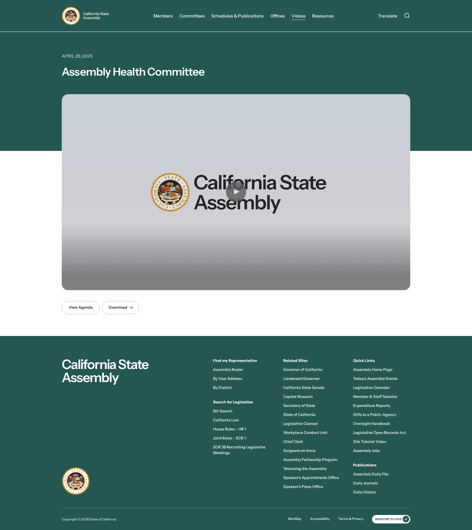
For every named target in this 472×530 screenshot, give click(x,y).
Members (163, 16)
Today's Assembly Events (375, 378)
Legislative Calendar (371, 387)
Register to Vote (388, 519)
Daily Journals (365, 483)
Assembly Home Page (373, 369)
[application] (236, 192)
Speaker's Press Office (303, 486)
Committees (192, 16)
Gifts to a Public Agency (374, 414)
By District (222, 387)
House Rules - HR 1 (229, 429)
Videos (298, 16)
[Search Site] (407, 16)
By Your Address (227, 378)
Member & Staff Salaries (375, 396)
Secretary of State (299, 405)
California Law (226, 420)
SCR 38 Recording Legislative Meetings (239, 450)
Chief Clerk (293, 441)
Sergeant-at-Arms (299, 450)
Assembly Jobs (366, 450)
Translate (387, 16)
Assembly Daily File (370, 474)
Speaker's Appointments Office (311, 477)
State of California (299, 414)
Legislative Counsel (300, 423)
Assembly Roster (228, 369)
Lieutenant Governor (301, 378)
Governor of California (302, 369)
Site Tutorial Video (369, 441)
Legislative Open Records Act (379, 432)
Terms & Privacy (350, 519)
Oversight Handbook (371, 423)
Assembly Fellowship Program (310, 459)
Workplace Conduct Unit (305, 432)
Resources (323, 16)
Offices (277, 16)
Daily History (364, 492)
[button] (236, 192)
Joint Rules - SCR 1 (229, 438)
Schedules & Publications (237, 16)
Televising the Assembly (304, 468)
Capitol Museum (298, 396)
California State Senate (303, 387)
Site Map (294, 519)
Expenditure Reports (371, 405)
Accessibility (320, 519)
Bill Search (222, 411)
